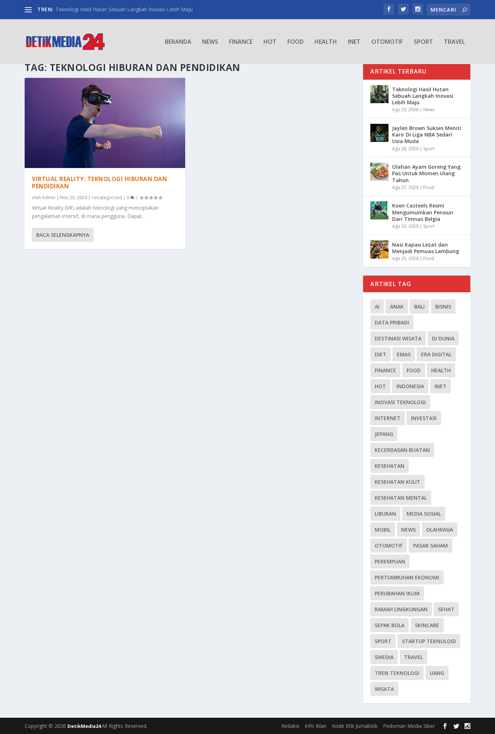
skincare (427, 625)
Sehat (446, 609)
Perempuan (390, 561)
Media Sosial (424, 513)
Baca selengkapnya (62, 234)
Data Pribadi (392, 322)
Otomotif (387, 42)
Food (295, 42)
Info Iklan (315, 725)
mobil (383, 529)
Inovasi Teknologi (400, 402)
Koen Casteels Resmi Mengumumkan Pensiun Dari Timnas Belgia (422, 212)
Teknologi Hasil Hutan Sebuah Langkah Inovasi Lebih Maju (124, 9)
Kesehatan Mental (401, 497)
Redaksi (290, 725)
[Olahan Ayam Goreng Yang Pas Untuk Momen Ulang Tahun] (379, 172)
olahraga (439, 529)
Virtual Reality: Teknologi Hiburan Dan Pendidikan (99, 182)
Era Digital (436, 354)
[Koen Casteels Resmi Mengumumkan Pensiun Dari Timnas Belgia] (379, 210)
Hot (269, 42)
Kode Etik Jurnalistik (355, 725)
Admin (48, 197)
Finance (241, 42)
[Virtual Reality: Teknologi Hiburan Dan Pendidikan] (105, 123)
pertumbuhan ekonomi (407, 577)
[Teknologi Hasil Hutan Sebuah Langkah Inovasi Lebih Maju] (379, 94)
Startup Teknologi (429, 641)
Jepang (384, 434)
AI (377, 306)
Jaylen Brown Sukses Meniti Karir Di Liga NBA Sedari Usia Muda (426, 134)
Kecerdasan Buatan (402, 449)
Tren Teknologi (397, 673)
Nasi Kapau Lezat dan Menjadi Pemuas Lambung (425, 248)
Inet (354, 42)
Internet (387, 418)
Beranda (178, 42)
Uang (437, 673)
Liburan (385, 513)
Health (326, 42)
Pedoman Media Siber (409, 725)
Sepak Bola (389, 625)
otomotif (389, 545)
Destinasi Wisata (398, 338)
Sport (423, 42)
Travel (454, 42)
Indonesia (410, 386)
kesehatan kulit (397, 481)
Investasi (424, 418)
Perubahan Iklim (397, 593)
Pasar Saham (430, 545)
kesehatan (389, 465)
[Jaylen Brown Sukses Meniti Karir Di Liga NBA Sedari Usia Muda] (379, 133)
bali (419, 306)
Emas (404, 354)
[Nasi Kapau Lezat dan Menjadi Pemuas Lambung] (379, 249)
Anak (397, 306)
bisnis (443, 306)
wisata (384, 688)
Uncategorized (107, 197)
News (210, 42)
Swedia (384, 657)
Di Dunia (443, 338)
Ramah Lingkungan (401, 609)
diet (380, 354)
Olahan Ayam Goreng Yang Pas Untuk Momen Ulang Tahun (426, 173)
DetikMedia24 (84, 726)
